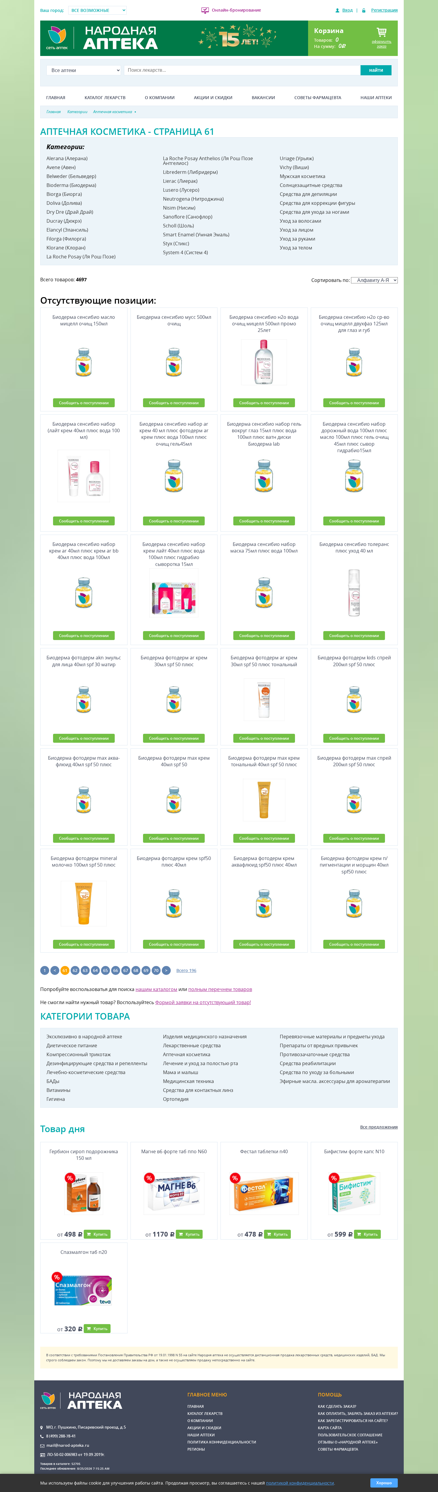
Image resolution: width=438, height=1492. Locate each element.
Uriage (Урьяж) (297, 158)
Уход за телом (296, 247)
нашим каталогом (156, 989)
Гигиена (55, 1099)
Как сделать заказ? (337, 1406)
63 (85, 970)
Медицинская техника (188, 1081)
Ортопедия (176, 1099)
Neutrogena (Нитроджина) (193, 198)
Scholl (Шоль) (178, 225)
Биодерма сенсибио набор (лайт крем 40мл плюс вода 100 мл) (84, 431)
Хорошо (384, 1483)
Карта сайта (330, 1427)
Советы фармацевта (317, 98)
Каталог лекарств (105, 98)
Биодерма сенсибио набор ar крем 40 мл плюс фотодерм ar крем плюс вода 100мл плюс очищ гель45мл (174, 434)
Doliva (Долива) (64, 203)
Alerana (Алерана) (67, 158)
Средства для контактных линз (198, 1090)
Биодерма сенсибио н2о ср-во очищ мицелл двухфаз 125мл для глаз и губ (354, 324)
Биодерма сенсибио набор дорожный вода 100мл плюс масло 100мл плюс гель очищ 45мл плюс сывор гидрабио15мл (354, 434)
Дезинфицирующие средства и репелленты (96, 1063)
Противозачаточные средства (315, 1054)
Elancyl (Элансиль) (67, 229)
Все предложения (379, 1127)
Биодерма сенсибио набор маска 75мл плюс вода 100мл (264, 547)
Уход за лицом (296, 229)
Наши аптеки (376, 98)
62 (75, 970)
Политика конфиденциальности (221, 1442)
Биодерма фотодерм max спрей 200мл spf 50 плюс (354, 761)
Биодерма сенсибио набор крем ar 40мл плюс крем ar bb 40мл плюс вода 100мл (84, 551)
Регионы (196, 1449)
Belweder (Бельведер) (71, 176)
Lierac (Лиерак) (180, 181)
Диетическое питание (71, 1045)
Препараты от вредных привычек (319, 1045)
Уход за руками (297, 238)
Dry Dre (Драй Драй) (69, 212)
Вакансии (263, 98)
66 (115, 970)
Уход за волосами (300, 221)
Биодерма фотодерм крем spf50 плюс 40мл (174, 861)
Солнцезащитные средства (311, 185)
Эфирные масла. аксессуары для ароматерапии (335, 1081)
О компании (160, 98)
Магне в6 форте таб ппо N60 (174, 1151)
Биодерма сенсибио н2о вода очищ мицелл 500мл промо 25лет (264, 324)
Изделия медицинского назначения (205, 1036)
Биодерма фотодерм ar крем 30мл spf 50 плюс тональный (264, 660)
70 (156, 970)
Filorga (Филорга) (66, 238)
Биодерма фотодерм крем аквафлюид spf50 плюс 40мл (264, 861)
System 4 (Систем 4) (185, 252)
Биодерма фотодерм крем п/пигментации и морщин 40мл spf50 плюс (354, 865)
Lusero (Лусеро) (181, 190)
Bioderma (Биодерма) (71, 185)
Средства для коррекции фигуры (317, 203)
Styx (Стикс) (176, 243)
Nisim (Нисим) (179, 207)
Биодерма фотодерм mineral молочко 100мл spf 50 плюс (84, 861)
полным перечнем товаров (220, 989)
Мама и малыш (180, 1072)
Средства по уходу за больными (317, 1072)
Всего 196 (186, 970)
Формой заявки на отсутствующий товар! (203, 1002)
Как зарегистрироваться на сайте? (353, 1420)
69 (146, 970)
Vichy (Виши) (294, 167)
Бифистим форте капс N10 (354, 1151)
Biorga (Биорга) (64, 194)
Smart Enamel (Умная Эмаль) (196, 234)
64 (95, 970)
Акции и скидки (213, 98)
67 (125, 970)
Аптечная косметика (186, 1054)
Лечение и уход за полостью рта (200, 1063)
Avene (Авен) (61, 167)
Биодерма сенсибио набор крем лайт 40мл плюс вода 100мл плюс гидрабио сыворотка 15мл (173, 553)
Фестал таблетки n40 (264, 1151)
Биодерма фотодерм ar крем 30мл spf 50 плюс (174, 660)
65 (105, 970)
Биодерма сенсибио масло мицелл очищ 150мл (83, 320)
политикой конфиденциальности (300, 1483)
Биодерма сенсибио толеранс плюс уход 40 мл (354, 547)
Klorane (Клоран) (66, 247)
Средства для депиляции (308, 194)
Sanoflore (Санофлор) (187, 216)
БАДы (52, 1081)
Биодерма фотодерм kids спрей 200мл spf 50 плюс (354, 660)
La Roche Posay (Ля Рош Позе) (81, 256)
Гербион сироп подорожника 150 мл (83, 1154)
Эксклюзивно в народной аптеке (84, 1036)
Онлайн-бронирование (236, 10)
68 (135, 970)
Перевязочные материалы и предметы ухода (332, 1036)
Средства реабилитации (308, 1063)
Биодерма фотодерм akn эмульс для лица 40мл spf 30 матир (83, 660)
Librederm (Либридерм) (190, 172)
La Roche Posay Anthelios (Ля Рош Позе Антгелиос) (208, 161)
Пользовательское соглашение (350, 1435)
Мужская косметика (302, 176)
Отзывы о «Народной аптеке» (348, 1442)
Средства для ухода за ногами (314, 212)
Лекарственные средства (192, 1045)
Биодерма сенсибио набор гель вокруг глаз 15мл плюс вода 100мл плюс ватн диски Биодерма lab (264, 434)
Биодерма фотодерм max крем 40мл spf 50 (174, 761)
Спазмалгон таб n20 (83, 1252)
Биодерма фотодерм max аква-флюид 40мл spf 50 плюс (84, 761)
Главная (55, 98)
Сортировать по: (331, 280)
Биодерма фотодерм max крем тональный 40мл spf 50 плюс (264, 761)
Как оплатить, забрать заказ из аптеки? (358, 1413)
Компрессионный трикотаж (78, 1054)
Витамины (58, 1090)
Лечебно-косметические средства (85, 1072)
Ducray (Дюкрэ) (64, 221)
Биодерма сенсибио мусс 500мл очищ (174, 320)
